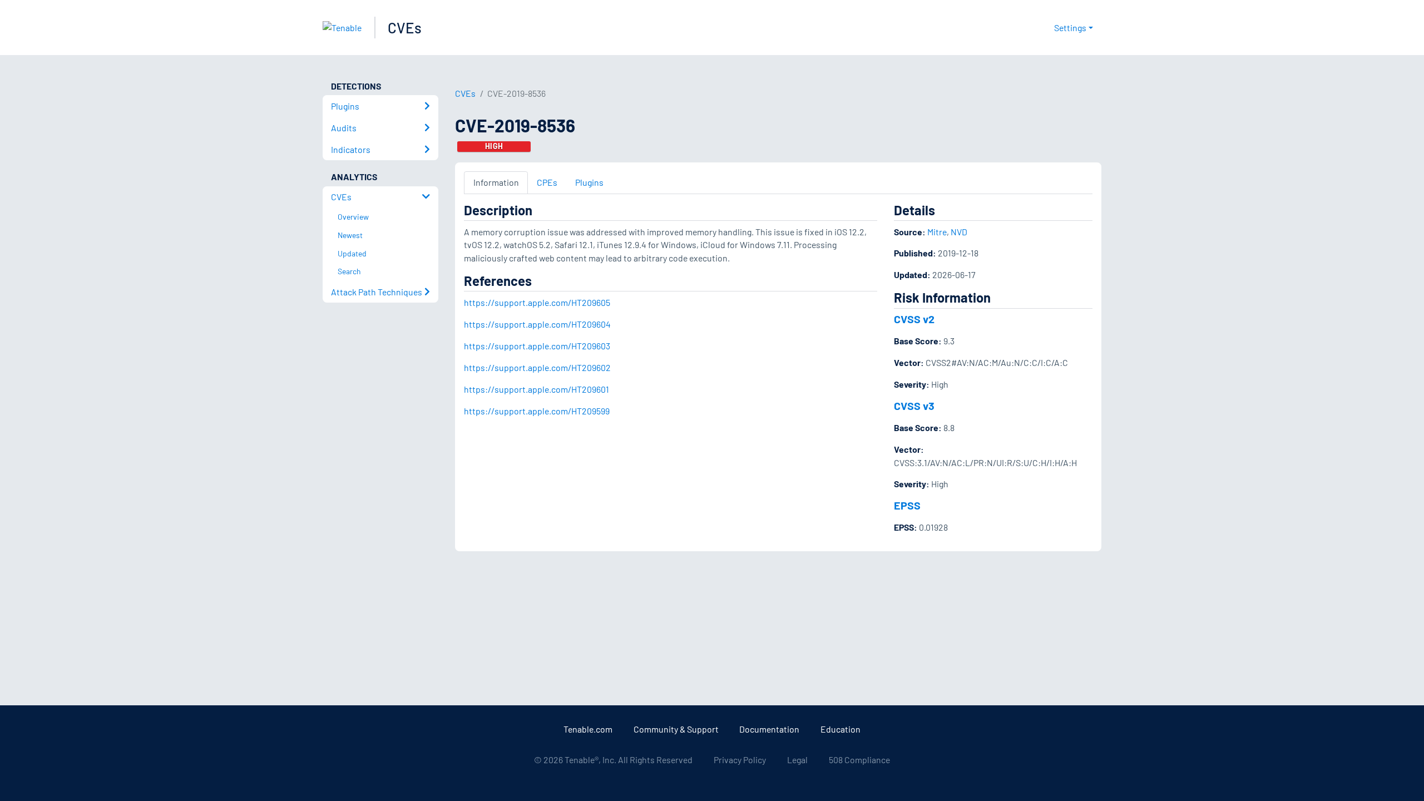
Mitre (937, 231)
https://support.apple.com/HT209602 (537, 367)
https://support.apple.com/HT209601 (536, 389)
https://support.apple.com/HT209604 (537, 324)
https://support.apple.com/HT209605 (537, 302)
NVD (959, 231)
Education (840, 729)
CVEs (405, 27)
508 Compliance (859, 759)
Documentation (769, 729)
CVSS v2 (914, 318)
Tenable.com (587, 729)
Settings (1070, 27)
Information (496, 182)
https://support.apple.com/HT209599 (537, 411)
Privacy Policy (740, 759)
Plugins (589, 182)
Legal (797, 759)
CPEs (547, 182)
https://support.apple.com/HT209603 (537, 345)
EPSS (907, 505)
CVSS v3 (914, 405)
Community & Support (676, 729)
